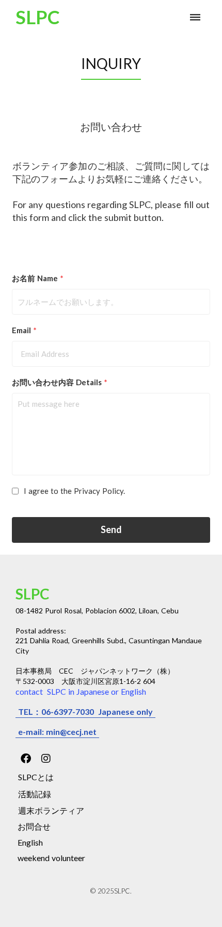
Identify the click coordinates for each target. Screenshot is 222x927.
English (30, 842)
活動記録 (34, 794)
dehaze (195, 17)
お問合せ (34, 826)
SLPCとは (36, 777)
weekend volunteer (51, 858)
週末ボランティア (51, 810)
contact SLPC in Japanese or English (80, 691)
